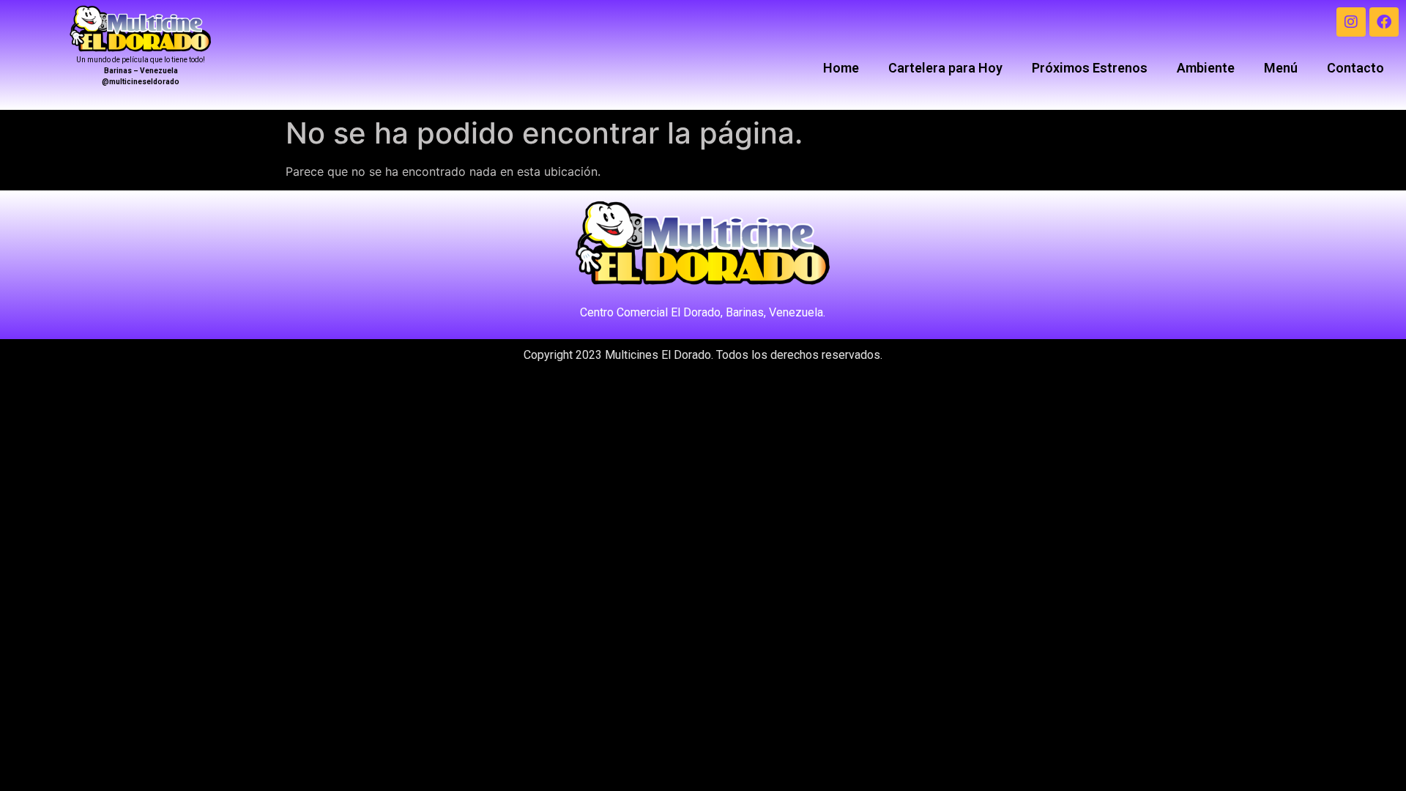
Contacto (1355, 67)
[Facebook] (1384, 22)
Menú (1281, 67)
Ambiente (1206, 67)
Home (841, 67)
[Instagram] (1351, 22)
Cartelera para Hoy (945, 67)
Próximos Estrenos (1090, 67)
